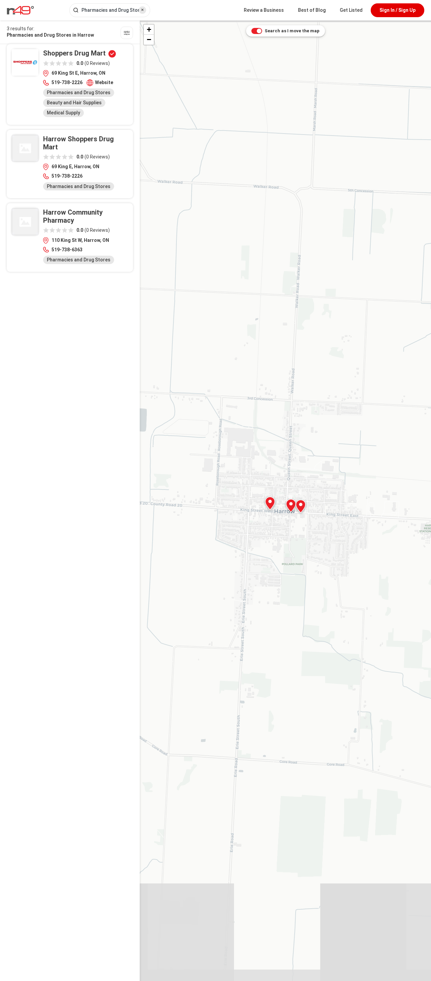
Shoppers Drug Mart (74, 53)
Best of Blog (312, 10)
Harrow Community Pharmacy (73, 216)
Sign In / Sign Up (397, 10)
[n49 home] (127, 34)
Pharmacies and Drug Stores (78, 92)
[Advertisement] (70, 324)
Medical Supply (63, 112)
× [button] (142, 10)
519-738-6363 (67, 249)
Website (104, 82)
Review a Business (264, 10)
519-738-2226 (67, 82)
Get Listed (351, 10)
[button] (301, 506)
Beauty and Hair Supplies (74, 102)
